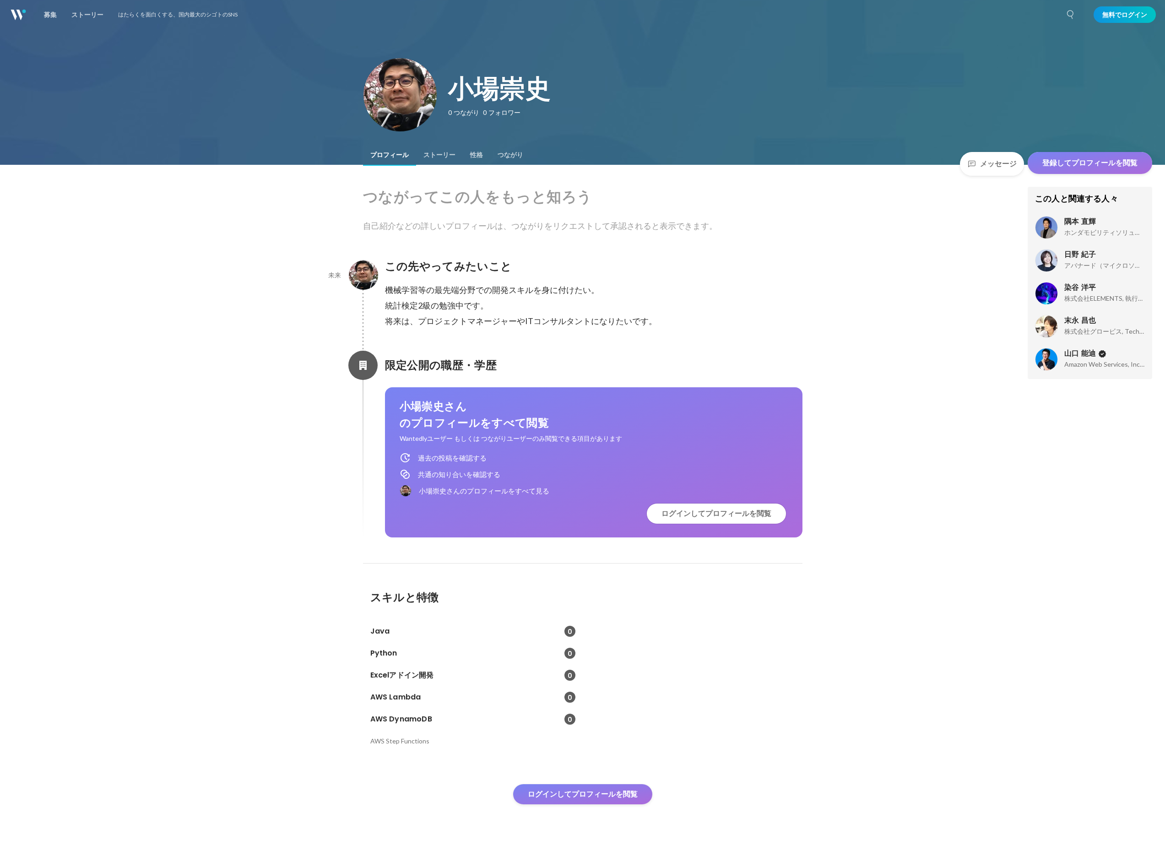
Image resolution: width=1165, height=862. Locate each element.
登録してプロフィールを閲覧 (1090, 162)
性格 (476, 154)
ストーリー (439, 154)
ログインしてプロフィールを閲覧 (716, 513)
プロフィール (389, 154)
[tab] (389, 155)
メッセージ (998, 163)
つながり (510, 154)
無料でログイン (1124, 14)
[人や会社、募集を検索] (1071, 14)
